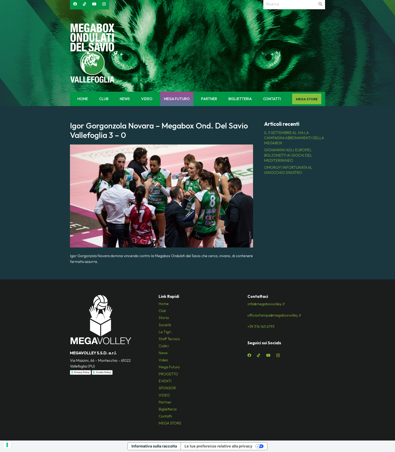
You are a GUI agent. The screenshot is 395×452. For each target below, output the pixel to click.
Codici (164, 345)
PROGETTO (168, 374)
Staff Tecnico (169, 338)
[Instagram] (104, 4)
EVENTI (165, 381)
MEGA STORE (170, 423)
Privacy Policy (81, 372)
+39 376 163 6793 (260, 326)
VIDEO (164, 395)
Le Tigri (165, 331)
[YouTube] (94, 4)
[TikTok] (84, 4)
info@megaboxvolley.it (266, 304)
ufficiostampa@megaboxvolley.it (274, 315)
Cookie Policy (103, 372)
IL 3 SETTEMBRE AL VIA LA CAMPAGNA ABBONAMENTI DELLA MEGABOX (294, 137)
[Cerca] (320, 4)
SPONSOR (167, 388)
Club (162, 310)
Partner (165, 402)
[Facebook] (75, 4)
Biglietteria (168, 409)
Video (163, 360)
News (163, 352)
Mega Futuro (169, 367)
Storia (164, 317)
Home (164, 303)
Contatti (165, 416)
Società (165, 325)
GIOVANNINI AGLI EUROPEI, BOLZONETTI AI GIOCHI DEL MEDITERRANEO (288, 155)
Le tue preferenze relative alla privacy (218, 446)
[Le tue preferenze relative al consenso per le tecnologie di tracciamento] (7, 445)
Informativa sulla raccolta (154, 446)
